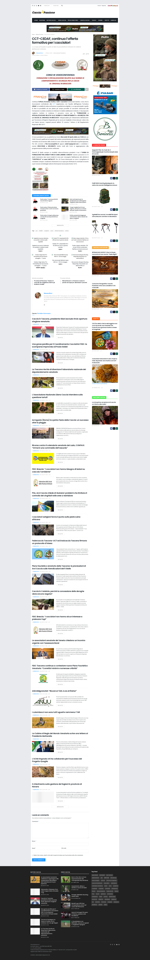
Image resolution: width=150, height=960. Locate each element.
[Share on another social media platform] (87, 89)
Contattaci (56, 5)
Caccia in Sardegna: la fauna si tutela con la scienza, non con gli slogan (49, 921)
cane (106, 886)
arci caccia (109, 875)
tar (93, 902)
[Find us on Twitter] (36, 5)
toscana (98, 902)
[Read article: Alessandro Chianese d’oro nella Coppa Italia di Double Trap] (35, 892)
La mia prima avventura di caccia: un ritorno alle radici (104, 403)
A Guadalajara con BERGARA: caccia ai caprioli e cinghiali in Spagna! (80, 923)
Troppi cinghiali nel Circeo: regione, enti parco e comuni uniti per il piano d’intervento (78, 208)
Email (34, 848)
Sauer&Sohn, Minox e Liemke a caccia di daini (79, 887)
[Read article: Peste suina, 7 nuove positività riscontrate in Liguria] (35, 201)
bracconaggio (95, 880)
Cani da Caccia (84, 20)
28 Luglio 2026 (44, 764)
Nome (34, 841)
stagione (114, 899)
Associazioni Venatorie (49, 34)
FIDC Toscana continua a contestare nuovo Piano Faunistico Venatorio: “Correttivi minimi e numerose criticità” (60, 667)
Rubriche (113, 20)
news (100, 896)
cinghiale (94, 888)
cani (110, 886)
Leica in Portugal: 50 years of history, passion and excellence (79, 914)
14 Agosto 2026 (44, 451)
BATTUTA (106, 877)
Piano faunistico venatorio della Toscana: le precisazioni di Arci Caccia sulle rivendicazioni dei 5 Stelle (59, 567)
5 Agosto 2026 (44, 646)
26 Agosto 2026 (44, 324)
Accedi (99, 5)
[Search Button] (61, 5)
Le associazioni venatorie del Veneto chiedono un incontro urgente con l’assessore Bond (58, 641)
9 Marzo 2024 (75, 889)
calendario (114, 883)
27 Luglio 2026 (44, 220)
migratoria (94, 896)
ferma (116, 891)
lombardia (109, 894)
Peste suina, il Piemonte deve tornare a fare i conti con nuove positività (49, 208)
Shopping (42, 20)
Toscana (104, 902)
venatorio (94, 904)
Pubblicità (46, 5)
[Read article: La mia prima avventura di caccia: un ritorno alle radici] (105, 415)
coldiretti (107, 888)
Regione (101, 899)
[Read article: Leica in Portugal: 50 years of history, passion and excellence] (65, 915)
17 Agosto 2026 (44, 425)
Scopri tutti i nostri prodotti (60, 273)
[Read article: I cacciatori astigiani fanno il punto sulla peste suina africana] (43, 529)
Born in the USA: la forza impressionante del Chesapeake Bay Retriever (79, 878)
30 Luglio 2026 (44, 694)
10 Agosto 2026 (44, 571)
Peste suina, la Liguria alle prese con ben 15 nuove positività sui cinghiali (49, 217)
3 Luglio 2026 (96, 350)
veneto (100, 904)
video (105, 904)
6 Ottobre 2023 (75, 908)
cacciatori (106, 883)
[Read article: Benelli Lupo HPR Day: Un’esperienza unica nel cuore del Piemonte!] (65, 906)
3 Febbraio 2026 (96, 387)
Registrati (104, 5)
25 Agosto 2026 (44, 349)
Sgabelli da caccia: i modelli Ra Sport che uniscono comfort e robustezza (105, 215)
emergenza (114, 888)
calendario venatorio (97, 886)
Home (36, 20)
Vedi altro (61, 337)
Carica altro (60, 225)
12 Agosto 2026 (73, 204)
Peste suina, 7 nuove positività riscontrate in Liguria (49, 200)
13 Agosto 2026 (44, 522)
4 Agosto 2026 (44, 212)
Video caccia (62, 20)
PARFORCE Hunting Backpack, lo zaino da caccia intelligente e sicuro (104, 184)
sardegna (107, 899)
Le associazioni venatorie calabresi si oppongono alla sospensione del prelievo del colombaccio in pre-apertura (50, 880)
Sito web (63, 848)
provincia (94, 899)
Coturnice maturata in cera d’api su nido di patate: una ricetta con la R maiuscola (104, 361)
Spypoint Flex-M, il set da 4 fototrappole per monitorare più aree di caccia (105, 152)
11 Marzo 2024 (75, 882)
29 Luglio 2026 (73, 212)
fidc (93, 894)
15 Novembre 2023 (76, 898)
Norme (100, 20)
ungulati (110, 902)
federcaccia (110, 891)
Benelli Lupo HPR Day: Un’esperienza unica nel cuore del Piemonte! (78, 905)
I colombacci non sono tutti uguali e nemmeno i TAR (56, 712)
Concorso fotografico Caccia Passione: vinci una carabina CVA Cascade (103, 285)
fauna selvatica (101, 891)
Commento (35, 821)
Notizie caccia (51, 20)
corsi (52, 231)
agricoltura (95, 875)
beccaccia (113, 877)
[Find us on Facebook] (32, 5)
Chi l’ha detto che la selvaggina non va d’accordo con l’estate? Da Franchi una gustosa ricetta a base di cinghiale (104, 326)
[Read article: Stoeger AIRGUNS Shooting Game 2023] (65, 897)
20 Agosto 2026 (96, 238)
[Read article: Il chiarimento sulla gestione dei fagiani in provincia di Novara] (43, 797)
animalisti (102, 875)
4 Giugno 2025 (96, 425)
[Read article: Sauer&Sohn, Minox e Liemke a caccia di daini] (65, 888)
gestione (103, 894)
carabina (115, 886)
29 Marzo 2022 (49, 53)
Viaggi (94, 20)
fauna (93, 891)
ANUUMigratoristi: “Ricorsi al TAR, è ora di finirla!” (54, 691)
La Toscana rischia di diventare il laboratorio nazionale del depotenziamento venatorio (48, 932)
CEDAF (41, 231)
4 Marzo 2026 (96, 309)
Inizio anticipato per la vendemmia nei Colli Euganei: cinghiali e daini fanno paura (78, 200)
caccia (103, 880)
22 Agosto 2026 (96, 175)
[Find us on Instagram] (34, 5)
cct (36, 231)
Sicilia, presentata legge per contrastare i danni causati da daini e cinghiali (78, 217)
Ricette (107, 20)
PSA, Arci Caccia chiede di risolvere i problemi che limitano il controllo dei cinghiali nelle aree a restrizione (59, 494)
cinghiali (46, 231)
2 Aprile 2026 (96, 275)
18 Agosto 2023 (75, 926)
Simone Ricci (39, 53)
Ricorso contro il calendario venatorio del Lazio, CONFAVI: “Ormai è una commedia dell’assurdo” (58, 446)
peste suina (112, 896)
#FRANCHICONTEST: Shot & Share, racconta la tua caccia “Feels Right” (104, 253)
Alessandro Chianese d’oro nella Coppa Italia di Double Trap (49, 891)
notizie (105, 896)
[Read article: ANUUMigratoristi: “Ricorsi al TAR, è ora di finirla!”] (43, 701)
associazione (95, 877)
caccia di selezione (97, 883)
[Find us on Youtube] (38, 5)
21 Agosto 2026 (96, 206)
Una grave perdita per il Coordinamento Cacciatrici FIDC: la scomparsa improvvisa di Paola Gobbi (59, 345)
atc (101, 877)
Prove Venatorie (73, 20)
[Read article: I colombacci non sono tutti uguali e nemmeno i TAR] (43, 722)
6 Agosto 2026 (44, 597)
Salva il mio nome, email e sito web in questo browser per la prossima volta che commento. (58, 855)
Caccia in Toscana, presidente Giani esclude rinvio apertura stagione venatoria (49, 900)
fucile (97, 894)
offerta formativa (59, 231)
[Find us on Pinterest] (40, 5)
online (66, 231)
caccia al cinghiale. (112, 880)
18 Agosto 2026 (44, 202)
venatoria (116, 902)
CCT (54, 104)
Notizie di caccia (39, 34)
